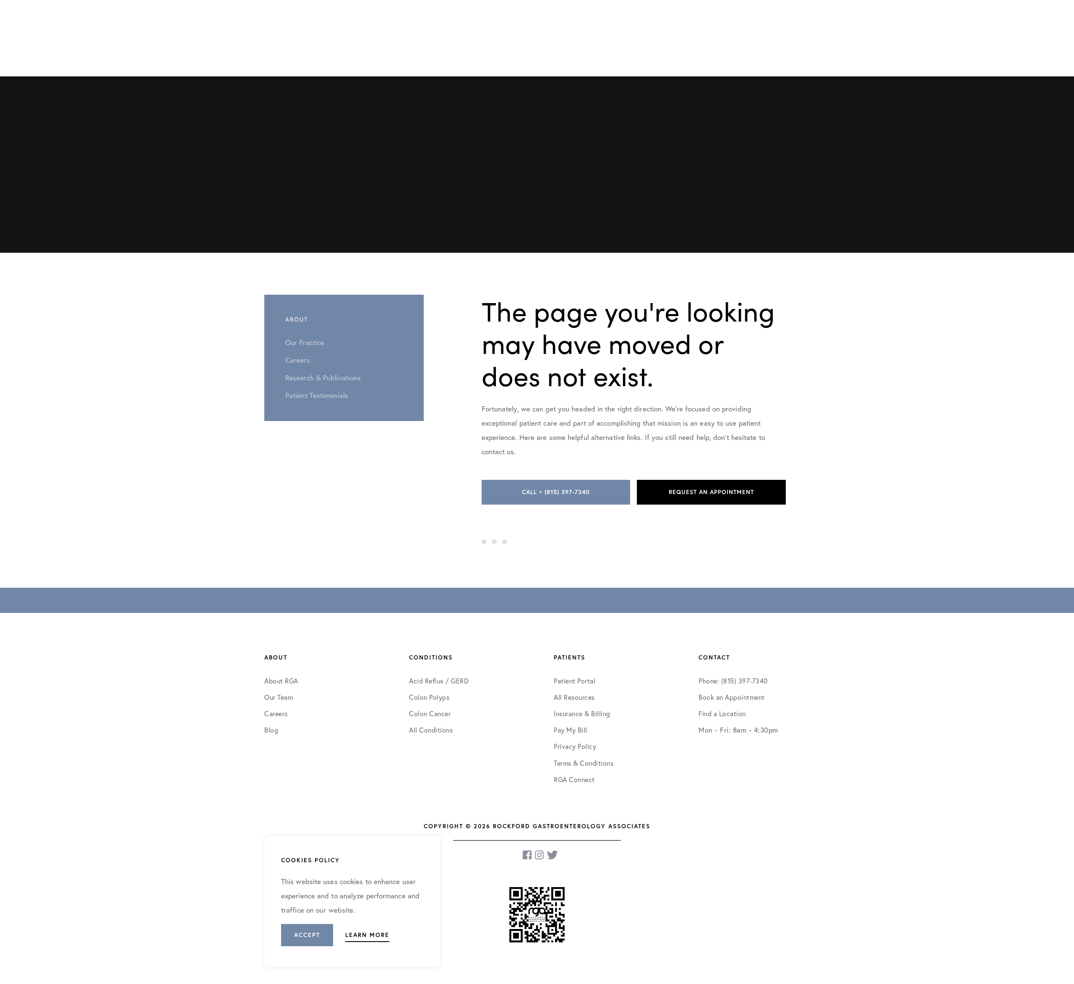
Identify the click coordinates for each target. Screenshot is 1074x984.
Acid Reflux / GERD (439, 680)
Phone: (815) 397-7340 (733, 680)
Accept (307, 935)
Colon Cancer (430, 713)
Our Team (278, 697)
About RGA (281, 680)
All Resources (574, 697)
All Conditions (431, 729)
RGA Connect (574, 779)
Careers (276, 713)
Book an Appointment (732, 697)
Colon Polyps (429, 697)
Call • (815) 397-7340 (555, 492)
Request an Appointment (711, 492)
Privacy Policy (575, 746)
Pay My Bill (570, 729)
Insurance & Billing (582, 713)
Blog (271, 729)
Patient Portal (574, 680)
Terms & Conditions (584, 763)
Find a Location (722, 713)
